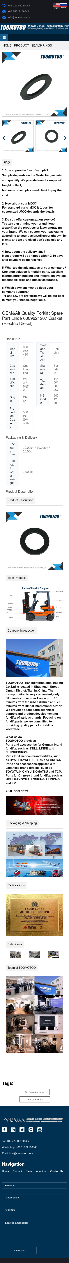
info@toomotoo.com (19, 17)
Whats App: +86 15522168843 (19, 1147)
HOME (7, 45)
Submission (19, 1250)
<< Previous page (34, 1091)
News (29, 1171)
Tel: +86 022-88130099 (15, 1140)
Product (21, 45)
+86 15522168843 (18, 11)
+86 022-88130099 (19, 5)
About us (41, 1171)
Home (5, 1171)
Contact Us (56, 1171)
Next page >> (35, 1099)
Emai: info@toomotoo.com (17, 1153)
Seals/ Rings (41, 45)
